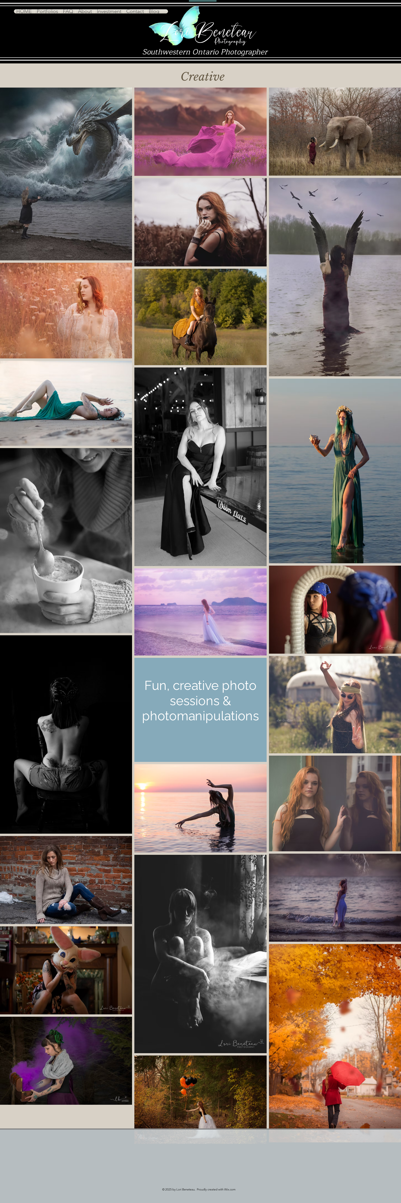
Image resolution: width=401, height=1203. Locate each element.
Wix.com (230, 1189)
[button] (47, 11)
